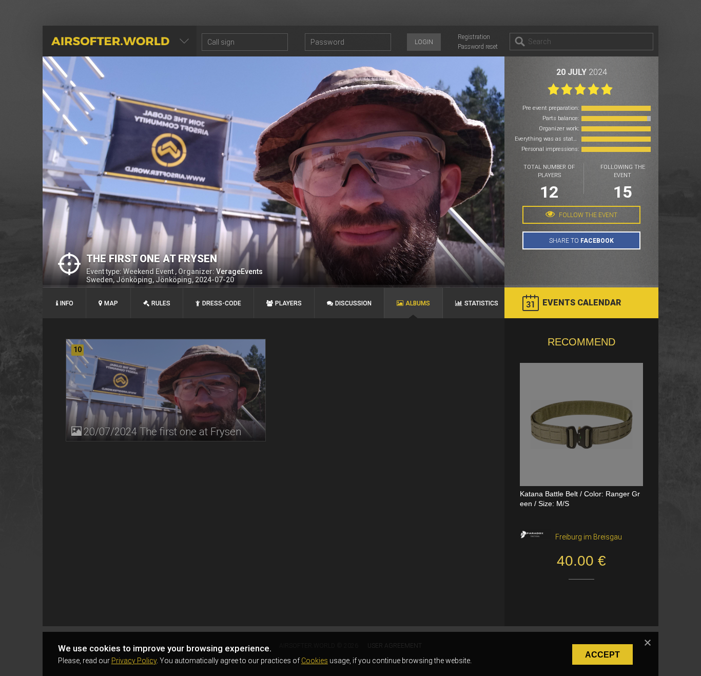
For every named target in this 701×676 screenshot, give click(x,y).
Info (66, 303)
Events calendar (581, 302)
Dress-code (221, 303)
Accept (602, 654)
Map (111, 303)
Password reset (478, 46)
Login (424, 42)
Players (288, 303)
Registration (474, 37)
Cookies (314, 660)
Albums (417, 303)
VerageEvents (239, 271)
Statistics (481, 303)
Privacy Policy (134, 660)
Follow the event (587, 215)
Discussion (353, 303)
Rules (160, 303)
